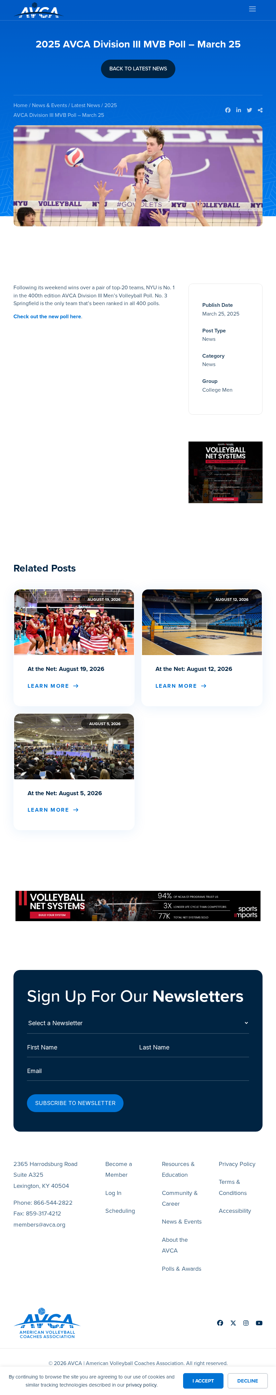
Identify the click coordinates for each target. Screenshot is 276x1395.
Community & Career (180, 1198)
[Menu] (252, 10)
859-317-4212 (43, 1213)
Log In (113, 1193)
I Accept (203, 1381)
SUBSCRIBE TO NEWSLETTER (75, 1103)
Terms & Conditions (233, 1187)
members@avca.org (39, 1224)
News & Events (49, 105)
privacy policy (141, 1385)
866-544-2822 (53, 1202)
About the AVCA (175, 1245)
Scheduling (120, 1210)
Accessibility (235, 1210)
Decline (247, 1381)
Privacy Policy (237, 1164)
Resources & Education (178, 1169)
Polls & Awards (181, 1268)
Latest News (85, 105)
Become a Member (118, 1169)
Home (20, 105)
